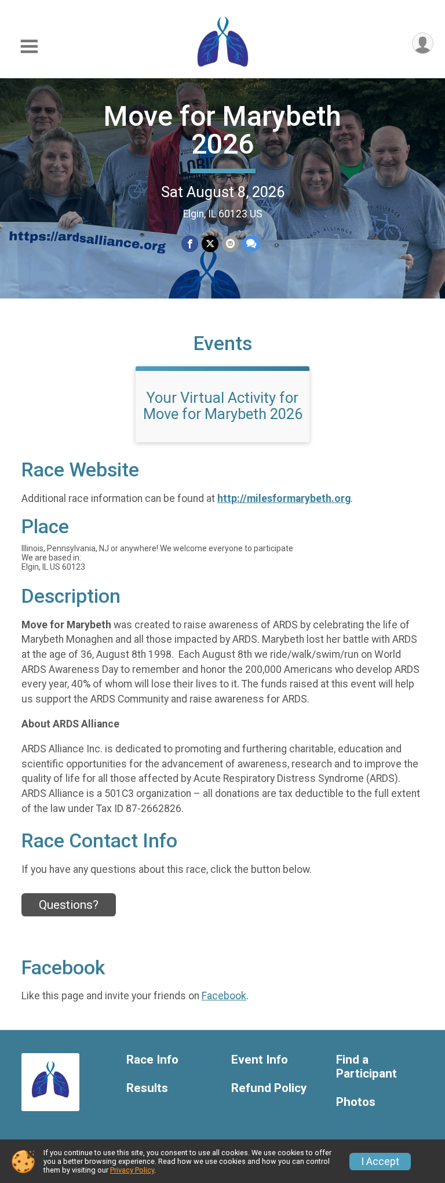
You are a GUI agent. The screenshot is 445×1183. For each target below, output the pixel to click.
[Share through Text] (251, 243)
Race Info (152, 1059)
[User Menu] (422, 43)
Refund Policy (269, 1088)
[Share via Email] (230, 243)
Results (147, 1088)
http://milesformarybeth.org (284, 498)
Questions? (69, 905)
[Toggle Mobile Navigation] (29, 47)
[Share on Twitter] (210, 243)
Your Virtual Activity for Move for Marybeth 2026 (222, 406)
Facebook (224, 996)
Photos (355, 1102)
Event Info (259, 1059)
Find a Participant (366, 1066)
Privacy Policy (132, 1170)
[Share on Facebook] (189, 243)
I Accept (380, 1161)
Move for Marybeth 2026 (222, 130)
